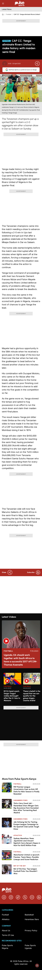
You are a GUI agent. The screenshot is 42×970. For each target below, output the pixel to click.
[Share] (37, 63)
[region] (21, 688)
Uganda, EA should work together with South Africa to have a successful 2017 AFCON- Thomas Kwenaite (20, 660)
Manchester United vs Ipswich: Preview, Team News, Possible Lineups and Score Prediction (27, 857)
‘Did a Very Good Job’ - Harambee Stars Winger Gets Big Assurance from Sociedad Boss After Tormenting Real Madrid (26, 808)
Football (8, 14)
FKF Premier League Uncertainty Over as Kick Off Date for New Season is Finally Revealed (26, 790)
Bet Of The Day (20, 866)
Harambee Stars (20, 800)
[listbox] (22, 688)
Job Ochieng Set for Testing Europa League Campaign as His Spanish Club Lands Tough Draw (26, 825)
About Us (6, 930)
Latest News (6, 9)
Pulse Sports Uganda (30, 946)
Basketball (29, 915)
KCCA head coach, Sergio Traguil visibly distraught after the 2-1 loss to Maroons (12, 696)
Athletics (18, 835)
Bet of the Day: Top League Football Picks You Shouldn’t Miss (25, 871)
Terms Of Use (8, 935)
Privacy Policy (31, 930)
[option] (12, 688)
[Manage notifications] (37, 965)
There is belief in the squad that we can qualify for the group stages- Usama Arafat (31, 696)
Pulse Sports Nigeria (7, 946)
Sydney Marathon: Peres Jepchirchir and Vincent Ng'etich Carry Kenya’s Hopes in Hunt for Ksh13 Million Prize (27, 841)
